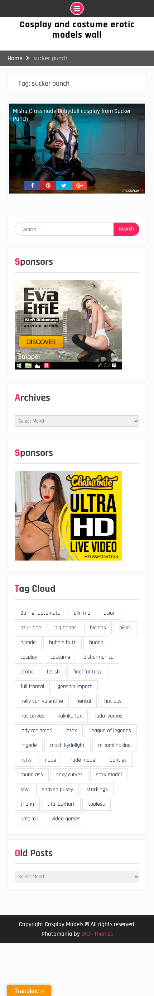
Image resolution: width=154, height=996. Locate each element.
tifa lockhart (61, 804)
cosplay (28, 657)
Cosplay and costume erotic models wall (77, 30)
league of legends (110, 730)
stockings (97, 789)
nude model (82, 760)
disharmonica (98, 657)
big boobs (65, 628)
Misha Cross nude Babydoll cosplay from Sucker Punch (72, 115)
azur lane (30, 628)
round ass (31, 774)
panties (118, 760)
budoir (96, 642)
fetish (53, 672)
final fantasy (87, 672)
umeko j (29, 819)
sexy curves (69, 774)
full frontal (32, 686)
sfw (24, 789)
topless (96, 804)
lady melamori (36, 730)
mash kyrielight (67, 745)
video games (66, 819)
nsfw (26, 760)
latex (71, 730)
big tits (98, 628)
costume (60, 657)
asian (110, 613)
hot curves (32, 716)
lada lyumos (108, 716)
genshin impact (74, 686)
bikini (125, 628)
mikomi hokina (114, 745)
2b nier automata (40, 613)
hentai (83, 701)
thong (27, 804)
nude (50, 760)
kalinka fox (70, 716)
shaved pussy (57, 789)
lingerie (28, 745)
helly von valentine (41, 701)
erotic (26, 672)
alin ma (82, 613)
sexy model (109, 774)
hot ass (112, 701)
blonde (28, 642)
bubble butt (62, 642)
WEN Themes (97, 934)
